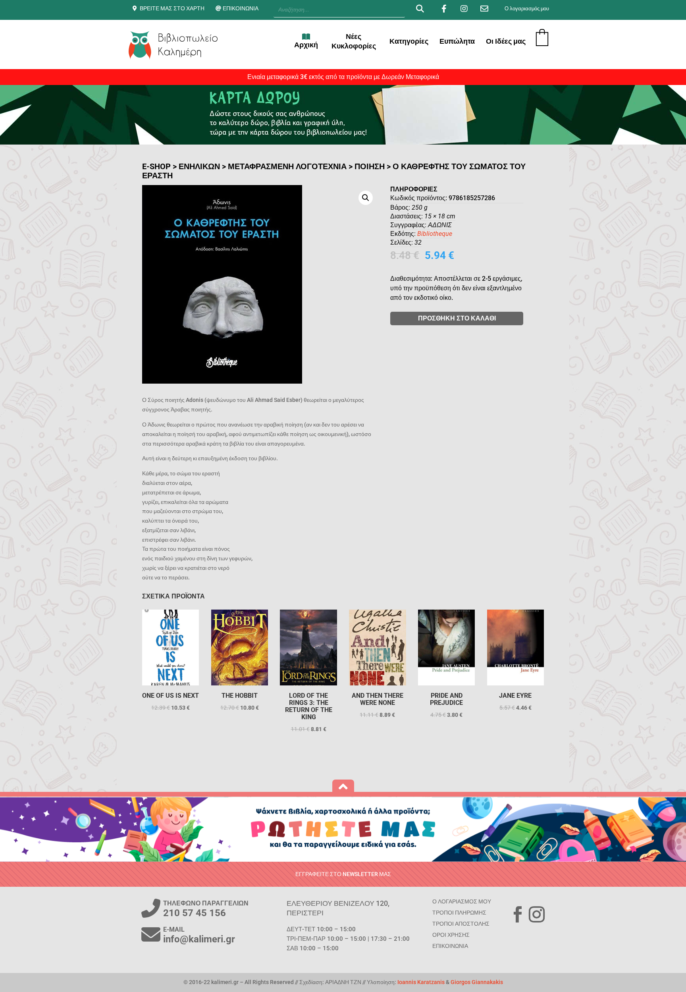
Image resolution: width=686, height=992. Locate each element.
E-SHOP (156, 166)
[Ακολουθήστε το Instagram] (537, 914)
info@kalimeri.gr (199, 939)
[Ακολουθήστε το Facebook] (518, 914)
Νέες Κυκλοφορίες (353, 41)
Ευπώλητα (457, 41)
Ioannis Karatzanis (421, 982)
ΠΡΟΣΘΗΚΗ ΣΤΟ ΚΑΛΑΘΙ (457, 318)
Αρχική (306, 45)
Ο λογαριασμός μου (527, 9)
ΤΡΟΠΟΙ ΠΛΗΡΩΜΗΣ (459, 912)
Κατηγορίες (408, 41)
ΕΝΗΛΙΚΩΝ (199, 166)
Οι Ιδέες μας (506, 41)
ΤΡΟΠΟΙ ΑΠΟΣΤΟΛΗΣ (460, 924)
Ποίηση (370, 166)
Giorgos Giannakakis (477, 982)
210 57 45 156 (194, 913)
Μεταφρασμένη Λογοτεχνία (287, 166)
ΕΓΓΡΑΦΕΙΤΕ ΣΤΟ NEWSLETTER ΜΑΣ (343, 874)
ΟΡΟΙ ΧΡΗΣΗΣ (451, 935)
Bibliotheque (434, 233)
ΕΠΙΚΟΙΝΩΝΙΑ (240, 8)
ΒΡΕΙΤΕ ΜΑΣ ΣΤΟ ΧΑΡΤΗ (172, 8)
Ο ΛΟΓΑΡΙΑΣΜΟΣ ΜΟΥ (461, 901)
